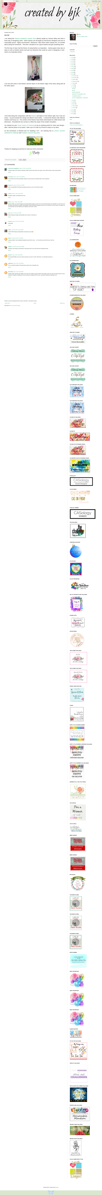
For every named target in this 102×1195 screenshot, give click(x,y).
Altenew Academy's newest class (25, 38)
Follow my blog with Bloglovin (76, 125)
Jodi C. (9, 229)
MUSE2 (73, 88)
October (74, 79)
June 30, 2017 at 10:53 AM (18, 246)
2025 (72, 59)
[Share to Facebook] (24, 160)
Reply (9, 172)
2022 (72, 64)
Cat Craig (10, 176)
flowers (33, 116)
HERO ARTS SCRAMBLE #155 (79, 94)
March (73, 103)
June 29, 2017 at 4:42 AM (17, 238)
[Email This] (19, 160)
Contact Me (72, 51)
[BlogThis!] (21, 160)
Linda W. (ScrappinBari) (13, 168)
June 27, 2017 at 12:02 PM (25, 168)
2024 (72, 61)
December (74, 75)
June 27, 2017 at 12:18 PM (19, 176)
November (74, 77)
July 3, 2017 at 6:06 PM (18, 263)
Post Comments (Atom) (15, 305)
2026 (72, 57)
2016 (72, 110)
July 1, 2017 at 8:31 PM (17, 254)
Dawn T (10, 238)
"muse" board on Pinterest (25, 125)
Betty (79, 34)
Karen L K (10, 185)
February (74, 105)
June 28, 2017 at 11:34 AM (17, 229)
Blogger (56, 1187)
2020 (72, 68)
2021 (72, 66)
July (73, 85)
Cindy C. (10, 246)
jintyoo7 (10, 254)
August (74, 83)
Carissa (10, 221)
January (74, 107)
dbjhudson (10, 263)
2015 (72, 111)
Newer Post (7, 303)
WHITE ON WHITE (76, 92)
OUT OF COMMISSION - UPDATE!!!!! (80, 97)
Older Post (62, 303)
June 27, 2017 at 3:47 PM (17, 193)
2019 (72, 70)
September (74, 81)
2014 (72, 113)
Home (35, 303)
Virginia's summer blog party (31, 133)
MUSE (73, 90)
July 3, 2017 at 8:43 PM (18, 271)
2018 (72, 72)
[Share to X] (22, 160)
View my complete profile (82, 36)
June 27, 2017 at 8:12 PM (15, 213)
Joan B (9, 193)
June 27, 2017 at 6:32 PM (16, 201)
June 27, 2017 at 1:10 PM (18, 185)
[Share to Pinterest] (25, 160)
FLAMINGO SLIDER (76, 96)
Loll (9, 213)
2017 (72, 74)
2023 (72, 63)
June (73, 87)
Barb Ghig (10, 271)
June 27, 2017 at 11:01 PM (18, 221)
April (73, 102)
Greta (9, 201)
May (73, 100)
